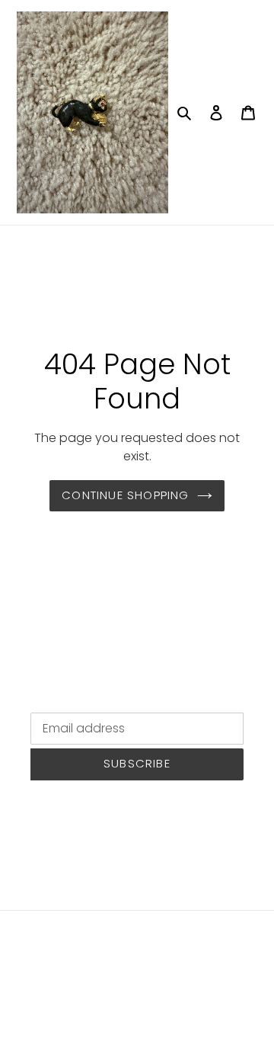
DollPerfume (103, 986)
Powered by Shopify (192, 986)
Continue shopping (125, 495)
